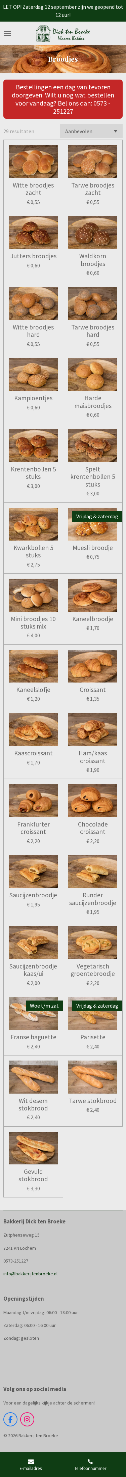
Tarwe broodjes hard (92, 331)
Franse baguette (33, 1037)
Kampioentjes (33, 398)
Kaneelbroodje (92, 618)
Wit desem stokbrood (33, 1104)
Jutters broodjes (33, 256)
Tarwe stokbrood (93, 1100)
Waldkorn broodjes (92, 259)
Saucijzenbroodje (33, 895)
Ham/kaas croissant (93, 756)
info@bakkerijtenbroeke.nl (30, 1274)
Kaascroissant (33, 753)
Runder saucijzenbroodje (92, 898)
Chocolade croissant (93, 828)
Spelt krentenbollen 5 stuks (92, 476)
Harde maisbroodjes (93, 401)
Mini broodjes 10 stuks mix (33, 622)
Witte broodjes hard (33, 331)
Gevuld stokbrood (33, 1175)
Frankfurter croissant (33, 828)
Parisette (93, 1037)
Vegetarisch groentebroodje (93, 970)
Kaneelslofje (33, 689)
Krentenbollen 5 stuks (33, 473)
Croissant (93, 689)
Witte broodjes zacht (33, 189)
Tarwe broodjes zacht (92, 189)
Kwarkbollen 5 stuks (33, 551)
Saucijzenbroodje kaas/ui (33, 970)
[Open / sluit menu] (7, 33)
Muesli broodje (93, 547)
